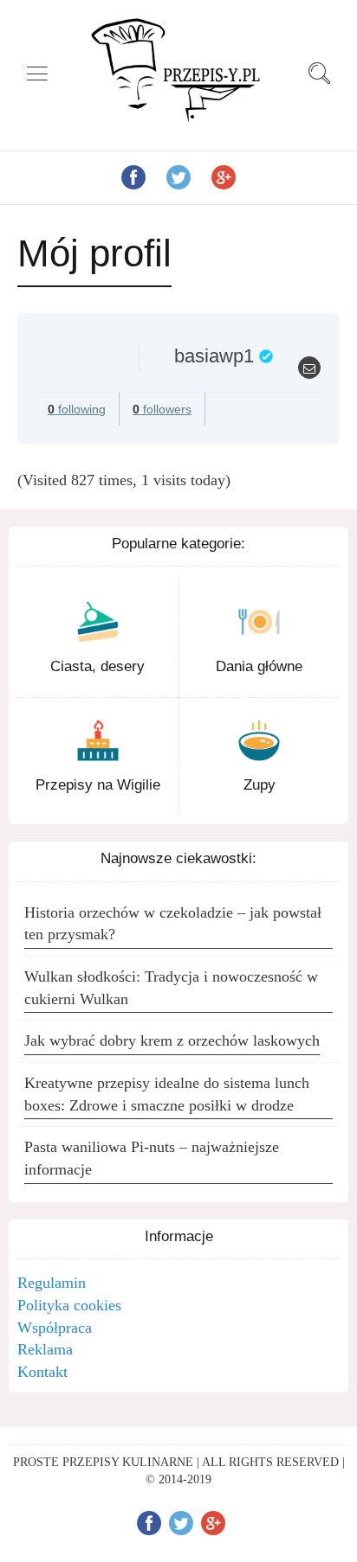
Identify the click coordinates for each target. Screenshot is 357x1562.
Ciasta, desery (97, 666)
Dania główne (259, 666)
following (77, 409)
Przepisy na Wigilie (98, 785)
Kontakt (42, 1371)
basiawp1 (214, 356)
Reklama (45, 1349)
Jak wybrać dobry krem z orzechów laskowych (172, 1040)
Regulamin (51, 1282)
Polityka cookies (69, 1305)
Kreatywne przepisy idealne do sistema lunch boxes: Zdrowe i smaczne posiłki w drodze (166, 1094)
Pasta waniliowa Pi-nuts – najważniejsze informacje (151, 1158)
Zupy (259, 785)
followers (162, 409)
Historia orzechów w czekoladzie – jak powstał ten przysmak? (172, 924)
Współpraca (54, 1327)
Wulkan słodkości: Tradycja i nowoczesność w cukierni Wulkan (171, 988)
